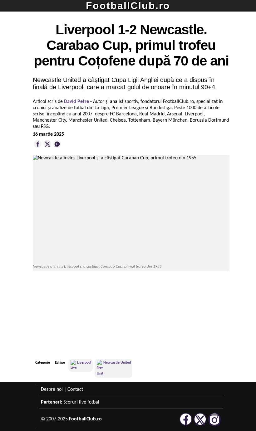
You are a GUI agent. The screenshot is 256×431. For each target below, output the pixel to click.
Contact (75, 389)
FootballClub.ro (128, 5)
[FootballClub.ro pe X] (200, 424)
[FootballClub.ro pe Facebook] (185, 424)
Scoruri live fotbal (81, 402)
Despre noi (52, 389)
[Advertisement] (182, 316)
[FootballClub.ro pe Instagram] (214, 424)
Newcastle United (117, 363)
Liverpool (84, 363)
